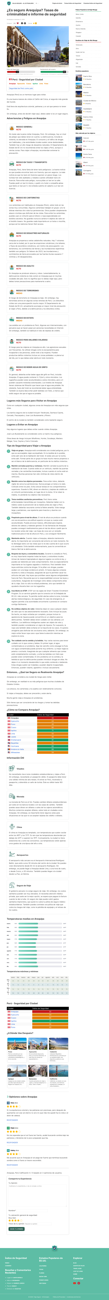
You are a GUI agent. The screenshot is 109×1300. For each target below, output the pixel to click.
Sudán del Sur (80, 52)
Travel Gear (77, 1268)
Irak (77, 63)
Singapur (78, 32)
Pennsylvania (43, 1280)
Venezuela (79, 45)
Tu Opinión (13, 1183)
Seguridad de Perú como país (21, 88)
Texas (41, 1269)
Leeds (13, 737)
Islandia (78, 18)
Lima (41, 83)
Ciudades (8, 1265)
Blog (75, 1263)
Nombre (12, 1211)
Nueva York (43, 1276)
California (42, 1266)
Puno (46, 83)
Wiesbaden (16, 1280)
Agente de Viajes (79, 1265)
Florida (41, 1273)
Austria (78, 25)
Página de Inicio (57, 3)
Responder (12, 1120)
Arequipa (12, 83)
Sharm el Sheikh (19, 1283)
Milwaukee (15, 752)
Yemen (78, 56)
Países (7, 1263)
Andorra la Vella (17, 749)
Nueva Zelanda (80, 29)
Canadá (78, 36)
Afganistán (79, 59)
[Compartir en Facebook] (22, 23)
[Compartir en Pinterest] (25, 23)
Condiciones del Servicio (74, 1297)
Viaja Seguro (23, 3)
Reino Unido (80, 14)
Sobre (75, 1274)
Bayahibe (14, 743)
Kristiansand (16, 740)
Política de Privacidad (59, 1297)
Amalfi (14, 1286)
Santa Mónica (17, 1277)
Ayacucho (21, 83)
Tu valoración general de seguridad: (23, 1215)
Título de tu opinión (16, 1224)
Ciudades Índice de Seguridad (92, 3)
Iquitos (35, 83)
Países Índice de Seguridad (72, 3)
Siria (77, 48)
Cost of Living (78, 1271)
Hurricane (15, 746)
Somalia (78, 67)
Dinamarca (79, 21)
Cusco (28, 83)
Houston (18, 1289)
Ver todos (42, 1283)
